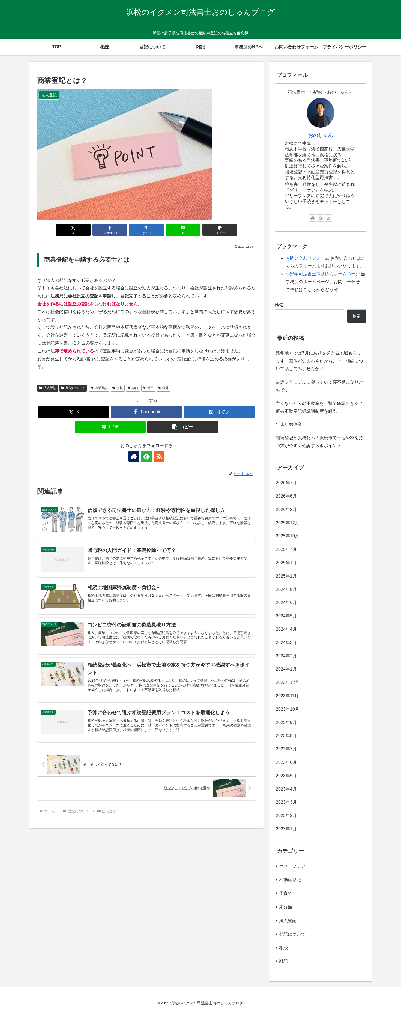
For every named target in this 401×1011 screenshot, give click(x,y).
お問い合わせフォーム (307, 258)
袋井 (165, 388)
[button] (219, 230)
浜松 (119, 388)
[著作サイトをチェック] (133, 456)
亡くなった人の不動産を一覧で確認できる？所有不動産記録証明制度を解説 (319, 407)
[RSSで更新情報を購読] (159, 456)
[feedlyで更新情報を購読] (146, 456)
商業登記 (101, 388)
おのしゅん (320, 135)
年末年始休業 (289, 424)
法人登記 (49, 388)
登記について (75, 388)
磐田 (150, 388)
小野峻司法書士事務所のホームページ (323, 273)
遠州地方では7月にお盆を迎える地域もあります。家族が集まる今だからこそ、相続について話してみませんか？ (319, 361)
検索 (279, 305)
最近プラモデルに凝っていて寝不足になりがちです (319, 386)
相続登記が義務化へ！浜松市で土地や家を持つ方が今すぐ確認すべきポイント (319, 441)
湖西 (135, 388)
